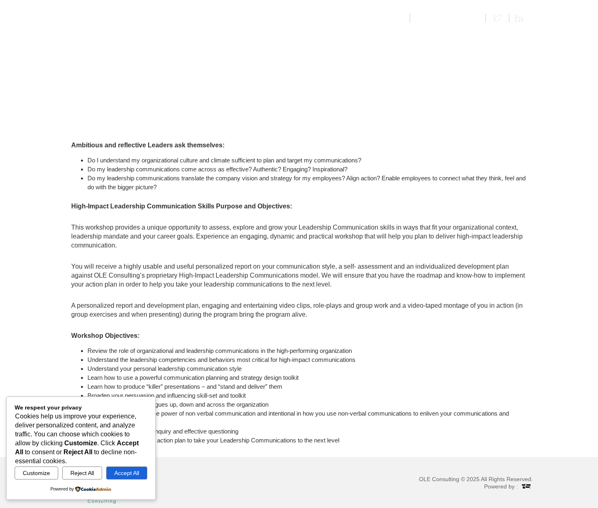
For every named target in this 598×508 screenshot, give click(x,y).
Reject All (82, 473)
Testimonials (473, 37)
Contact (511, 37)
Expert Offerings (325, 37)
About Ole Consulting (201, 37)
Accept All (126, 473)
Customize (36, 473)
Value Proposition (267, 37)
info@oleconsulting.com (448, 18)
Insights (435, 37)
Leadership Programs (386, 37)
